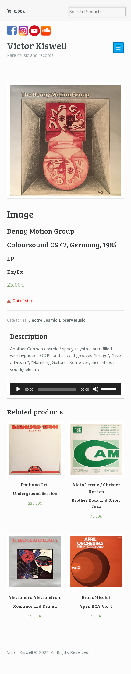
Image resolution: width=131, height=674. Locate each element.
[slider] (109, 388)
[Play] (18, 389)
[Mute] (96, 389)
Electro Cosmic (42, 320)
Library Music (72, 320)
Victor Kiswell (37, 45)
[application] (65, 389)
